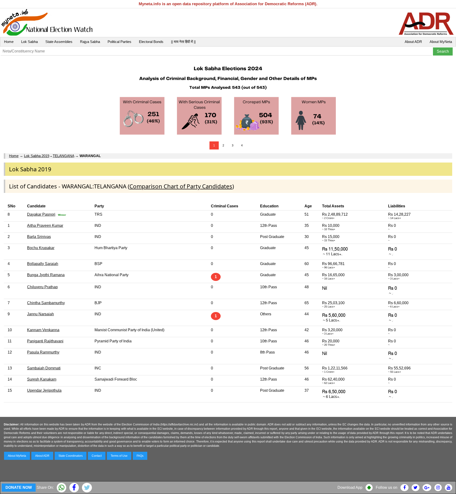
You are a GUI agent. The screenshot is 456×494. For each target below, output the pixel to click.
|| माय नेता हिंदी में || (183, 42)
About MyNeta (441, 42)
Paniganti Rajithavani (45, 341)
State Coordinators (70, 455)
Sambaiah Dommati (44, 368)
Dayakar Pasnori (41, 214)
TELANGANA (63, 156)
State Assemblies (58, 42)
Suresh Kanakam (41, 379)
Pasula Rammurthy (43, 352)
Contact (97, 455)
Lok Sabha (29, 42)
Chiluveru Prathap (42, 287)
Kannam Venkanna (43, 330)
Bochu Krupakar (40, 248)
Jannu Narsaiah (40, 314)
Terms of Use (119, 455)
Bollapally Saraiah (42, 264)
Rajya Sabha (90, 42)
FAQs (140, 455)
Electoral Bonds (151, 42)
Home (9, 42)
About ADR (413, 42)
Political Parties (119, 42)
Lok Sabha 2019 (36, 156)
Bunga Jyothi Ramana (46, 275)
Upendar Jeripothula (44, 390)
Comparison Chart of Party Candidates (180, 186)
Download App (349, 487)
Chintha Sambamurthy (46, 303)
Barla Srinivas (39, 237)
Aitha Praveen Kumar (45, 226)
